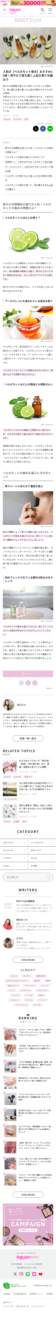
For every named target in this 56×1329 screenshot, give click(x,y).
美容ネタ (28, 776)
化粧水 (41, 995)
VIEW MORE (28, 960)
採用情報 (49, 1294)
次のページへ (28, 673)
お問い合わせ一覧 (22, 1306)
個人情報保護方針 (19, 1294)
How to (7, 119)
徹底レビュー (13, 985)
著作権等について (36, 1294)
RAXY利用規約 (16, 1264)
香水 (26, 119)
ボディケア (36, 850)
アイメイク (8, 850)
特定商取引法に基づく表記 (27, 1268)
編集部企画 (41, 976)
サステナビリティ (37, 1306)
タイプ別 (37, 1005)
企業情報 (6, 1294)
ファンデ (42, 1000)
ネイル (34, 858)
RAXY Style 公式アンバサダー (17, 980)
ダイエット (15, 1000)
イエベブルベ (42, 990)
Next (49, 688)
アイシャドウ (29, 985)
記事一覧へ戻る (28, 738)
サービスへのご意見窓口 (33, 1264)
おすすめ (17, 119)
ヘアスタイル (25, 990)
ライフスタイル (10, 799)
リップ (11, 990)
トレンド (44, 985)
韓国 (47, 980)
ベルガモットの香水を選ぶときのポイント (25, 156)
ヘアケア (7, 858)
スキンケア (8, 842)
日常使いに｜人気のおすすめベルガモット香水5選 (28, 161)
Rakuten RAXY (16, 11)
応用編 (16, 821)
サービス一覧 (8, 1306)
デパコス (29, 1000)
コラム (6, 865)
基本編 (36, 980)
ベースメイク (37, 842)
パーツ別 (29, 995)
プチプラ (15, 995)
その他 (15, 115)
